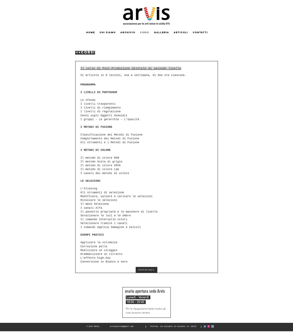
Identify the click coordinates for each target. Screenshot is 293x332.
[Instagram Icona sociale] (208, 326)
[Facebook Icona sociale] (204, 326)
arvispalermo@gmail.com (121, 326)
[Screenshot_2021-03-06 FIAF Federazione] (212, 326)
